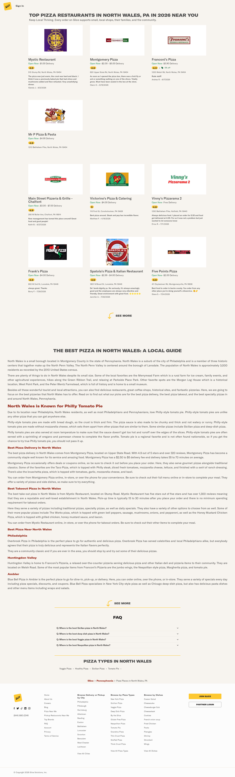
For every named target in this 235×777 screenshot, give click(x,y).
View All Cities (83, 753)
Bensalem (81, 738)
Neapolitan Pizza (118, 723)
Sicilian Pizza (116, 703)
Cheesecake (149, 703)
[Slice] (7, 6)
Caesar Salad (150, 699)
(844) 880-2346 (21, 715)
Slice (91, 680)
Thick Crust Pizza (118, 744)
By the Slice (116, 715)
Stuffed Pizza (116, 740)
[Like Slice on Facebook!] (14, 708)
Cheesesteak (149, 711)
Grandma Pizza (117, 732)
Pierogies (148, 732)
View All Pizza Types (119, 751)
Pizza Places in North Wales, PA (131, 680)
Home (46, 695)
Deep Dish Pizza (118, 711)
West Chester (83, 742)
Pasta (146, 727)
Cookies (147, 715)
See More (124, 315)
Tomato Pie (115, 727)
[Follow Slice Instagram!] (29, 708)
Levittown (81, 747)
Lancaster (81, 730)
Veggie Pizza (116, 707)
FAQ (46, 723)
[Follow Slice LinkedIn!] (25, 708)
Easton (80, 722)
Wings (146, 744)
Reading (80, 718)
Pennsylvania (105, 680)
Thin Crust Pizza (118, 736)
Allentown (81, 714)
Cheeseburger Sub (152, 707)
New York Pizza (117, 699)
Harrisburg (81, 710)
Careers (47, 703)
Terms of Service (51, 736)
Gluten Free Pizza (118, 719)
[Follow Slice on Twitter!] (17, 708)
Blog (46, 707)
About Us (48, 699)
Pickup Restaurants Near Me (56, 715)
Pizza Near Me (50, 711)
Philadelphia (82, 702)
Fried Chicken (150, 723)
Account (47, 727)
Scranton (81, 734)
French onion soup (152, 719)
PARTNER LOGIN (205, 704)
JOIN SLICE (205, 696)
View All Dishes (150, 751)
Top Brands (49, 719)
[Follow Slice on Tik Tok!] (22, 708)
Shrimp (147, 736)
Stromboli (148, 740)
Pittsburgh (81, 706)
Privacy (47, 732)
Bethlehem (81, 726)
